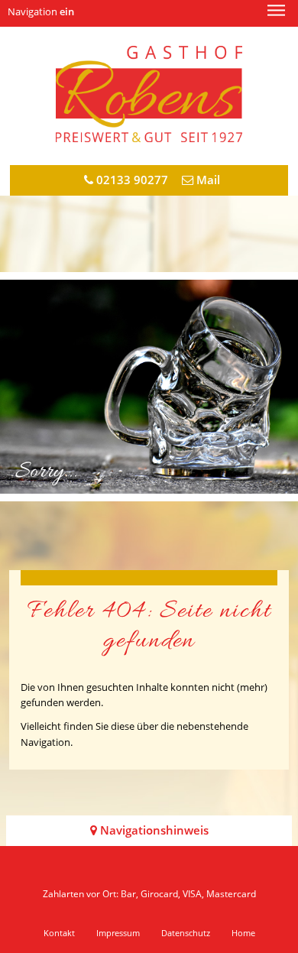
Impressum (118, 932)
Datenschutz (185, 932)
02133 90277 (130, 180)
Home (243, 932)
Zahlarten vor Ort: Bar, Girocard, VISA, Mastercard (149, 894)
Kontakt (59, 932)
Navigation (41, 11)
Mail (206, 180)
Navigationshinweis (153, 830)
